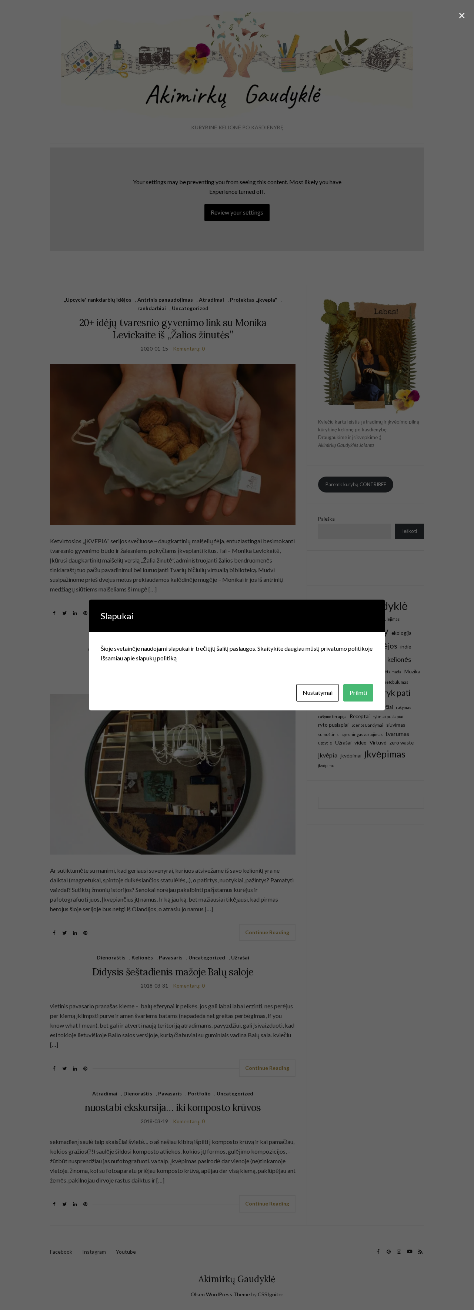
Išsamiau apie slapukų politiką (139, 657)
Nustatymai (318, 692)
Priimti (358, 692)
